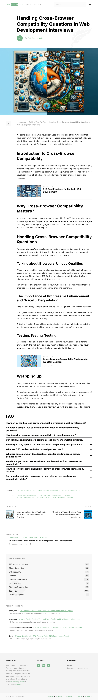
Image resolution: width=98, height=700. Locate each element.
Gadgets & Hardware (30, 537)
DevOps (12, 576)
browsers (68, 495)
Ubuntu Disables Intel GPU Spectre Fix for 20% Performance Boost (42, 636)
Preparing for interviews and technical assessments (59, 490)
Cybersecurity (14, 537)
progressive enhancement (27, 495)
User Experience (59, 497)
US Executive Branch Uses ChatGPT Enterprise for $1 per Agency (46, 611)
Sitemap (69, 696)
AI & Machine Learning (18, 564)
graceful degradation (25, 497)
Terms (79, 696)
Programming (15, 583)
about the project (17, 682)
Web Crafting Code (35, 38)
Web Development (43, 497)
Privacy (88, 696)
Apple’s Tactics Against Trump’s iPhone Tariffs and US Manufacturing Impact (50, 619)
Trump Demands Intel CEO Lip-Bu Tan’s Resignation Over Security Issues (40, 540)
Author (59, 696)
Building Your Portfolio (26, 490)
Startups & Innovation (18, 587)
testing (70, 497)
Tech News (43, 537)
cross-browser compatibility (51, 495)
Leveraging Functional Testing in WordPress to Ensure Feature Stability (31, 515)
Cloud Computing (16, 568)
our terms (18, 684)
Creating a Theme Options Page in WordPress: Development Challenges (66, 515)
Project (49, 696)
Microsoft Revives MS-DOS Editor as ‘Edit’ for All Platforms (58, 628)
